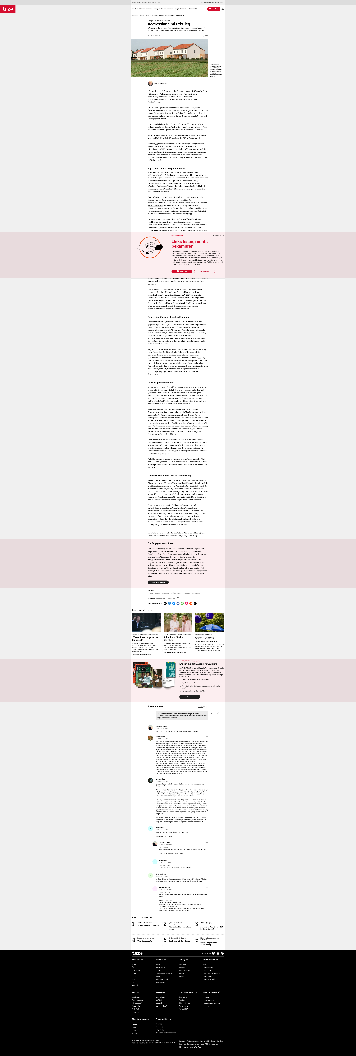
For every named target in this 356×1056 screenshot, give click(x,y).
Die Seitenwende (185, 970)
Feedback (159, 1024)
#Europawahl (196, 593)
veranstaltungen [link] (142, 2)
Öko (133, 967)
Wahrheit (135, 985)
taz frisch (159, 1000)
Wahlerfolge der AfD (177, 138)
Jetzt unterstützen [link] (158, 582)
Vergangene (183, 1006)
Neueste (200, 707)
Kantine (134, 1027)
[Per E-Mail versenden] (165, 603)
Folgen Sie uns (206, 953)
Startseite (135, 15)
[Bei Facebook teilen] (178, 603)
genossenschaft (208, 967)
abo (204, 964)
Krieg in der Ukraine (162, 979)
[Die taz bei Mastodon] (213, 954)
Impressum (200, 1044)
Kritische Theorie (155, 205)
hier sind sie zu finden (169, 718)
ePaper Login (160, 1030)
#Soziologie (165, 593)
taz (137, 953)
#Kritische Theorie (175, 593)
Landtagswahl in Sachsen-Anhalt (165, 974)
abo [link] (202, 2)
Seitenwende (213, 1044)
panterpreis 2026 (209, 979)
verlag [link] (134, 2)
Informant (183, 1044)
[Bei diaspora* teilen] (186, 603)
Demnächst (183, 997)
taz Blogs (206, 998)
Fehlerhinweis (171, 599)
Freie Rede (136, 1009)
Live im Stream (184, 1003)
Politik (134, 964)
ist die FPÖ (167, 124)
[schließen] (222, 235)
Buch (147, 15)
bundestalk (136, 997)
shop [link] (149, 2)
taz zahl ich (207, 970)
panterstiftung (208, 976)
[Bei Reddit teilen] (190, 603)
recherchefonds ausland (211, 973)
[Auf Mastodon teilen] (169, 603)
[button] (222, 9)
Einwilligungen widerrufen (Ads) (190, 1047)
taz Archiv (206, 1006)
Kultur (142, 15)
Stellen (181, 973)
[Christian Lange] (150, 727)
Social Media (160, 967)
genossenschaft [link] (209, 2)
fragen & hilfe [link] (156, 2)
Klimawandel (160, 982)
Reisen (134, 1024)
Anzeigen (135, 1033)
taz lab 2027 (183, 1009)
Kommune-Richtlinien (207, 1041)
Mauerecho (136, 1006)
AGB (206, 1044)
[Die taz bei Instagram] (222, 954)
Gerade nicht (215, 235)
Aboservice (160, 1027)
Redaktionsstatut (193, 1041)
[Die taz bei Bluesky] (218, 954)
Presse (181, 976)
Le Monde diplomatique (211, 1003)
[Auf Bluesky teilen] (173, 603)
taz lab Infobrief (161, 1006)
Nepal (158, 964)
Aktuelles (182, 964)
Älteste (206, 707)
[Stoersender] (150, 738)
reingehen (135, 1012)
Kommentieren (160, 599)
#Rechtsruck (187, 593)
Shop (134, 1030)
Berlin (134, 979)
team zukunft (160, 997)
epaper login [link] (218, 2)
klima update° (137, 1003)
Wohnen (158, 970)
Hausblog (182, 967)
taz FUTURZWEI (208, 1001)
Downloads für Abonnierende (166, 1033)
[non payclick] (150, 780)
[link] (134, 9)
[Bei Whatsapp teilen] (182, 603)
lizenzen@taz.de (145, 1044)
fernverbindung (137, 1000)
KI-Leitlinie (219, 1041)
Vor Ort (181, 1000)
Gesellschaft (136, 970)
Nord (134, 982)
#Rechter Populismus (154, 593)
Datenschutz (191, 1044)
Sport (134, 976)
